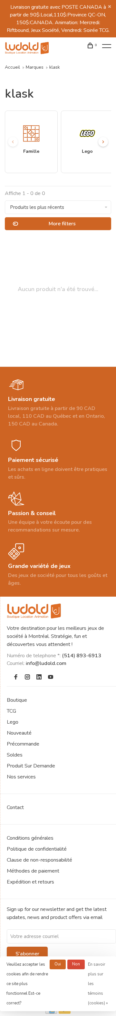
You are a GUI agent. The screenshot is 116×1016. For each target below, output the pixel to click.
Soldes (15, 754)
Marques (35, 67)
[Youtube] (50, 677)
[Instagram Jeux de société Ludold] (27, 677)
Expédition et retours (30, 881)
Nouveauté (19, 733)
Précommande (23, 743)
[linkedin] (39, 677)
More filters (62, 223)
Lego (12, 722)
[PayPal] (65, 1012)
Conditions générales (30, 838)
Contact (15, 807)
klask (54, 67)
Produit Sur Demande (31, 765)
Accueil (12, 67)
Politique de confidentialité (37, 849)
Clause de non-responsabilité (39, 860)
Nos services (21, 776)
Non (76, 964)
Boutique (17, 700)
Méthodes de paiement (33, 870)
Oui (57, 964)
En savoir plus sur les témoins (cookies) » (98, 984)
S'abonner (27, 953)
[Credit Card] (51, 1012)
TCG (11, 711)
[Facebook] (15, 677)
